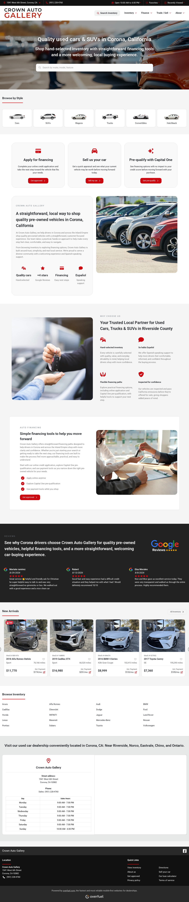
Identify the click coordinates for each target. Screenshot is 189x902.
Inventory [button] (129, 13)
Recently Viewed (175, 3)
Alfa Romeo (54, 704)
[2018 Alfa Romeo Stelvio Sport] (25, 635)
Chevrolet (53, 709)
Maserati (53, 720)
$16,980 (57, 670)
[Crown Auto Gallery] (23, 13)
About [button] (179, 13)
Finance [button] (145, 13)
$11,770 (11, 670)
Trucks (110, 123)
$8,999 (102, 670)
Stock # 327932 (150, 655)
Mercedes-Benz (103, 720)
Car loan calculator (167, 876)
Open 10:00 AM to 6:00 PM (127, 3)
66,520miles (85, 663)
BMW (145, 704)
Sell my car (92, 180)
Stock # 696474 (104, 655)
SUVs (48, 123)
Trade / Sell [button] (162, 13)
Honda (5, 715)
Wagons (79, 123)
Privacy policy (133, 880)
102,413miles (130, 663)
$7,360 (148, 670)
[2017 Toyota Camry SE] (163, 635)
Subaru (52, 725)
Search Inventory (108, 13)
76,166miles (39, 663)
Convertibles (141, 123)
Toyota (99, 725)
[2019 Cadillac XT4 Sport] (71, 635)
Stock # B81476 (12, 655)
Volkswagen (149, 725)
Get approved (36, 180)
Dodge (99, 709)
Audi (98, 704)
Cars (17, 123)
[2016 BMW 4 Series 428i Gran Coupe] (117, 635)
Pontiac (5, 725)
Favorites (153, 3)
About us (131, 872)
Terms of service (166, 880)
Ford (145, 709)
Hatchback (172, 123)
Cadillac (6, 709)
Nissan (146, 720)
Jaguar (99, 715)
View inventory (134, 867)
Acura (5, 704)
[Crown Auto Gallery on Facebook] (183, 850)
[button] (23, 2)
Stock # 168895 (58, 655)
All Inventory (175, 612)
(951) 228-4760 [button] (56, 2)
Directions (163, 867)
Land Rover (148, 715)
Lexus (5, 720)
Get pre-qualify (149, 180)
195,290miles (176, 663)
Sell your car (164, 872)
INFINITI (53, 715)
